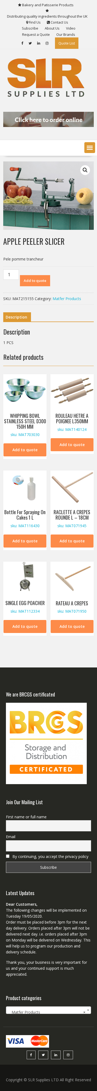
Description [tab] (16, 317)
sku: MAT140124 (72, 422)
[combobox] (48, 1010)
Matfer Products (67, 298)
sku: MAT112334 (25, 606)
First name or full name (26, 816)
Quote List (66, 43)
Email (10, 836)
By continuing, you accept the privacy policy (49, 856)
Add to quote (35, 280)
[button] (89, 147)
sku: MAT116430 (25, 518)
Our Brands (65, 34)
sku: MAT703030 (25, 424)
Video (70, 28)
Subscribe (30, 28)
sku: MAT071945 (72, 518)
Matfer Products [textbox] (46, 1012)
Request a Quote (36, 34)
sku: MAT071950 (72, 607)
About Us (52, 28)
